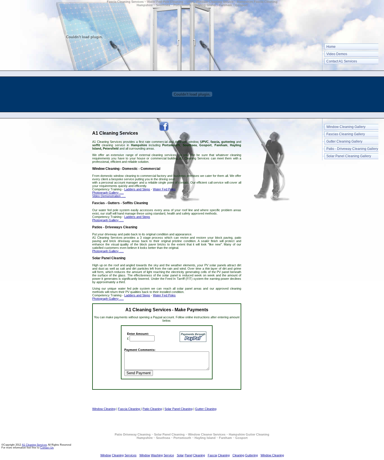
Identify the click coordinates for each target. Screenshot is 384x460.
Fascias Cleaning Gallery (345, 134)
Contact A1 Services (341, 61)
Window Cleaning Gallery (345, 127)
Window (105, 455)
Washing (157, 455)
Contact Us (47, 447)
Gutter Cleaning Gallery (344, 141)
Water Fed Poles (164, 189)
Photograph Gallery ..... (108, 192)
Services (131, 455)
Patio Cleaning (152, 409)
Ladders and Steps (137, 189)
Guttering (251, 455)
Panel (188, 455)
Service (169, 455)
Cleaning (118, 455)
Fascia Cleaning (129, 409)
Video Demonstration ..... (109, 196)
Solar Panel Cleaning (178, 409)
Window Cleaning (104, 409)
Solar (180, 455)
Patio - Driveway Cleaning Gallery (352, 149)
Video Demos (336, 54)
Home (331, 47)
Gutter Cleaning (205, 409)
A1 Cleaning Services (34, 444)
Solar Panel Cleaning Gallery (348, 156)
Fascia (212, 455)
